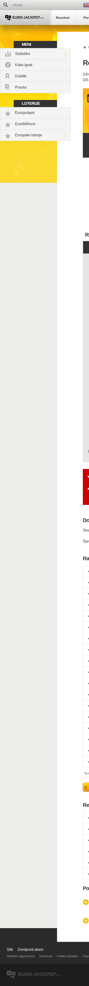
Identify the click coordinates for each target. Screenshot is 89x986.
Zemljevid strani (30, 949)
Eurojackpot (24, 113)
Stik (10, 949)
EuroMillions (25, 124)
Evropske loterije (28, 135)
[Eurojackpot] (24, 17)
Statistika (22, 54)
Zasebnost (45, 956)
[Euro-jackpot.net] (84, 47)
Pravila (20, 87)
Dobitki (20, 76)
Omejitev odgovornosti (21, 956)
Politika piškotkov (67, 956)
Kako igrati (23, 65)
